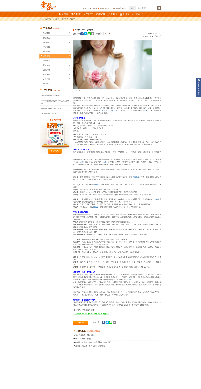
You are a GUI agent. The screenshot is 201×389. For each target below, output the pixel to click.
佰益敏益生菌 (104, 8)
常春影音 (77, 14)
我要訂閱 (56, 151)
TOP (194, 381)
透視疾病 (56, 19)
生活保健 (46, 74)
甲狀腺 (95, 207)
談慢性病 (46, 61)
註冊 (89, 8)
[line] (89, 33)
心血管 (84, 110)
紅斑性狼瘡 (113, 110)
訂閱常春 (89, 14)
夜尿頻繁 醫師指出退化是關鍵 (51, 108)
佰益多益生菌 (115, 8)
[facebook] (82, 33)
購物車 (96, 8)
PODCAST (139, 14)
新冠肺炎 (46, 38)
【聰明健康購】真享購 (48, 113)
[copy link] (92, 33)
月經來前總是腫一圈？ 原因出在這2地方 (90, 346)
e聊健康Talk (47, 42)
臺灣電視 (113, 14)
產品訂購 (101, 14)
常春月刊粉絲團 (199, 88)
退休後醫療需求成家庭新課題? (51, 96)
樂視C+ (124, 8)
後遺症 (129, 280)
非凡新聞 (126, 14)
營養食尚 (46, 65)
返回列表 (158, 36)
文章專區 (65, 14)
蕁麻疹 (104, 110)
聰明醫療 (46, 51)
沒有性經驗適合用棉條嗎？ (85, 335)
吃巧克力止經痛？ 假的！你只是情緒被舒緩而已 (93, 342)
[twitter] (85, 33)
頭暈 (104, 162)
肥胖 (97, 184)
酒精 (156, 199)
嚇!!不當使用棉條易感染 (84, 339)
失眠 (146, 110)
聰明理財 (46, 83)
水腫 (82, 162)
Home (42, 19)
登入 (84, 8)
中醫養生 (46, 47)
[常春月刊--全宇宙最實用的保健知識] (48, 6)
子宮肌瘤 (136, 177)
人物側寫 (46, 79)
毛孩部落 (46, 33)
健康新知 (46, 70)
